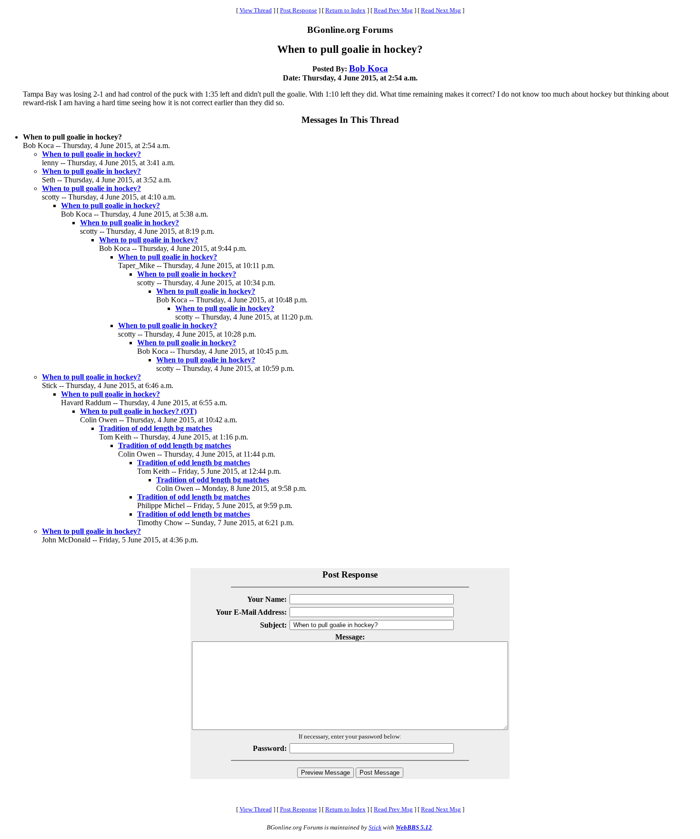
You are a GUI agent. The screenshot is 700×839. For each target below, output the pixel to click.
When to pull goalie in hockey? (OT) (138, 411)
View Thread (256, 10)
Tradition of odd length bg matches (155, 428)
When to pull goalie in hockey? (91, 154)
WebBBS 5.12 (414, 827)
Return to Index (345, 10)
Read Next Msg (441, 10)
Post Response (298, 10)
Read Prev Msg (393, 10)
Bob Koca (368, 68)
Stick (375, 827)
